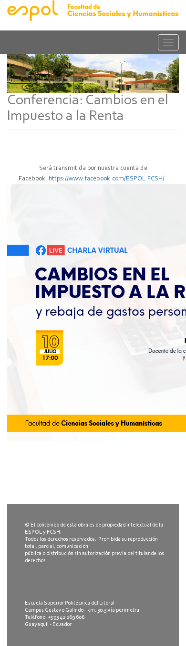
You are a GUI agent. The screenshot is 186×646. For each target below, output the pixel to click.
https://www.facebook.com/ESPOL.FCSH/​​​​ (108, 179)
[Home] (93, 10)
